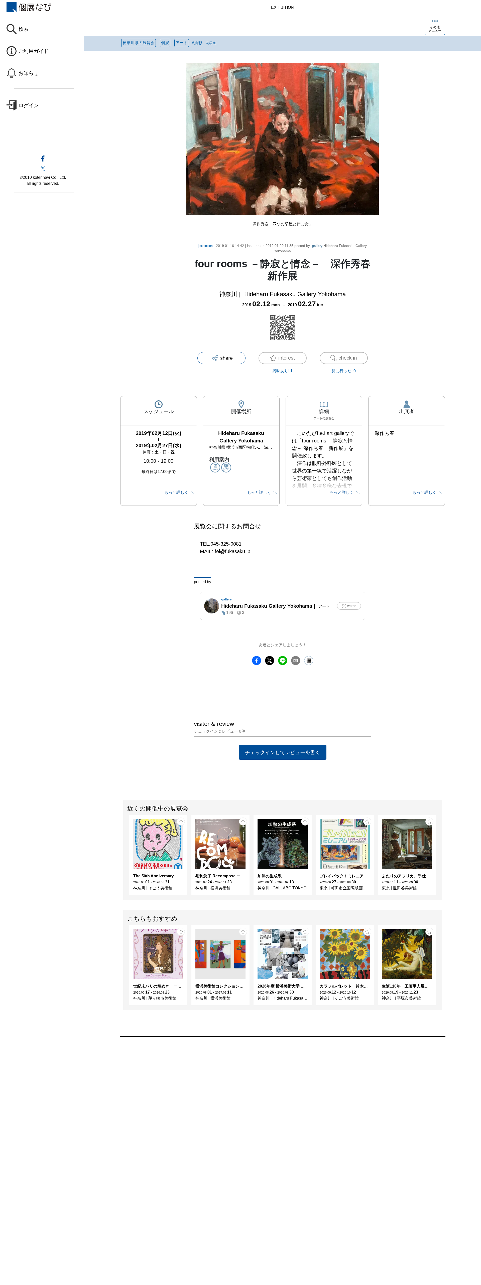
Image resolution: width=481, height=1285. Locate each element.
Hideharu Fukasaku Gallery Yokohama (295, 294)
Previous (123, 857)
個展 (165, 43)
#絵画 (211, 43)
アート (182, 43)
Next (441, 857)
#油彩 (197, 43)
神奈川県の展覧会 (139, 43)
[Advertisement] (270, 1094)
